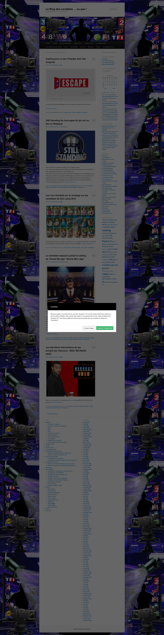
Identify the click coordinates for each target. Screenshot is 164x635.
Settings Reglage (89, 328)
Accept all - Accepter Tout (105, 328)
